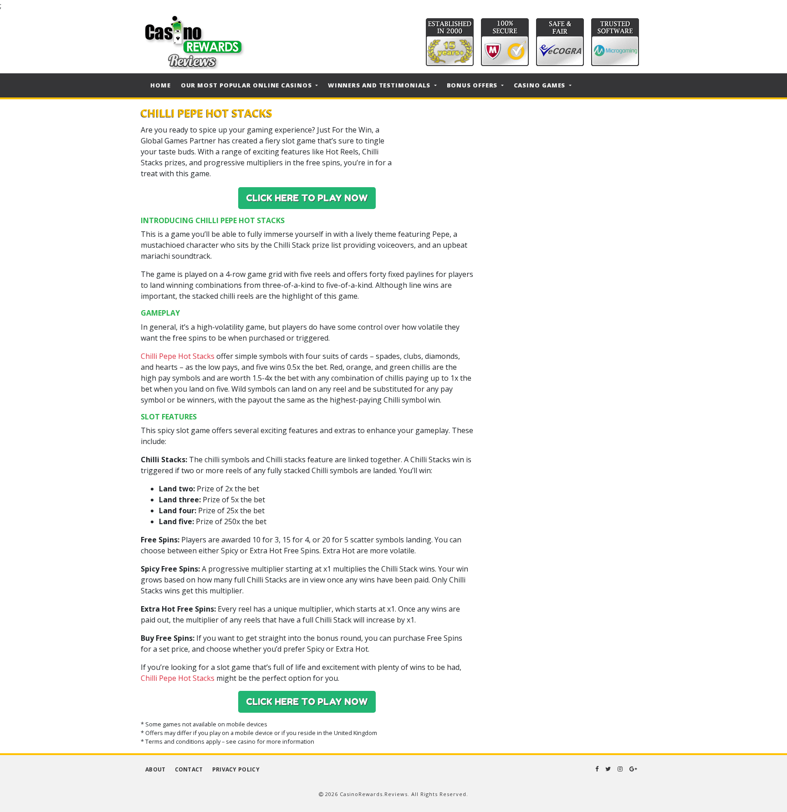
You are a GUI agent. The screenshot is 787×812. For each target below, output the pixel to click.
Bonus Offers (473, 85)
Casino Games (540, 85)
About (155, 769)
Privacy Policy (236, 769)
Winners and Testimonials (380, 85)
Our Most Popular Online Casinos (247, 85)
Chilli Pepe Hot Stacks (178, 356)
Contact (189, 769)
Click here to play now (307, 198)
